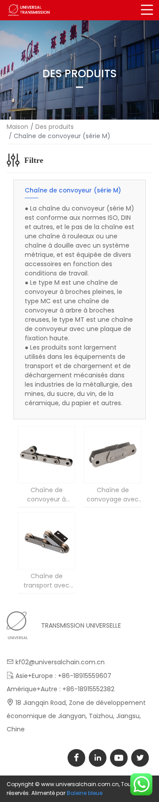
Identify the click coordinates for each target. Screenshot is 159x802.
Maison (17, 126)
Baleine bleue (84, 793)
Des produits (54, 126)
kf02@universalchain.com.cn (60, 662)
